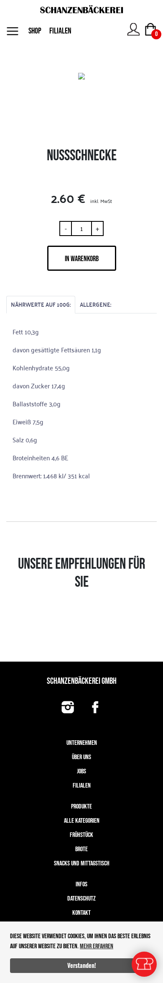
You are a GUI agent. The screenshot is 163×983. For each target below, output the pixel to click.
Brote (81, 849)
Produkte (81, 807)
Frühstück (81, 835)
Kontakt (81, 913)
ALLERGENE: (95, 304)
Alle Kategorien (81, 821)
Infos (81, 884)
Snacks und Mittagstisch (82, 864)
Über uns (81, 757)
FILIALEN (60, 31)
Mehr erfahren (96, 946)
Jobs (81, 771)
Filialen (82, 786)
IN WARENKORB (82, 258)
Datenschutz (81, 899)
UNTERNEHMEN (81, 743)
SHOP (34, 31)
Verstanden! (81, 965)
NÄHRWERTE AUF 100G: (41, 304)
